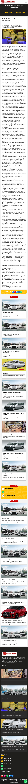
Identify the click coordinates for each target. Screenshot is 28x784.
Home (14, 11)
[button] (26, 2)
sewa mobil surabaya (15, 779)
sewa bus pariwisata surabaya (14, 780)
